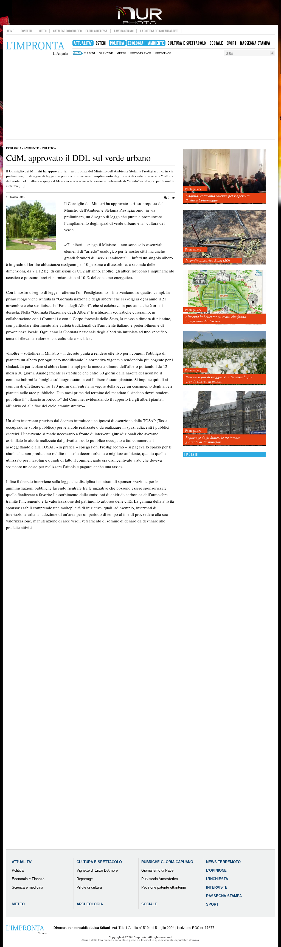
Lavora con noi (124, 31)
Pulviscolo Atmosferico (159, 879)
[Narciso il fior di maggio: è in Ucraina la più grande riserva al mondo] (224, 358)
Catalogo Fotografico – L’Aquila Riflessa (80, 31)
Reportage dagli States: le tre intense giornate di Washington (213, 439)
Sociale (149, 904)
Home (10, 31)
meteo (121, 53)
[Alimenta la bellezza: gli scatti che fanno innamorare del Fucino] (224, 297)
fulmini (89, 53)
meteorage (163, 53)
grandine (106, 53)
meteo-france (140, 53)
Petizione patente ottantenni (163, 887)
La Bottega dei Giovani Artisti (159, 31)
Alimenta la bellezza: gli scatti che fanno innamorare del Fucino (216, 318)
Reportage (85, 879)
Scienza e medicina (27, 887)
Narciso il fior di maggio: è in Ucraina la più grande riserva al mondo (219, 379)
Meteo (43, 31)
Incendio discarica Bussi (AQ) (208, 260)
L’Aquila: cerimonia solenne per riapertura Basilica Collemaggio (218, 198)
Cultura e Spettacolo (99, 862)
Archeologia (90, 904)
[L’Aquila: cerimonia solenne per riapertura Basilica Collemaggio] (224, 176)
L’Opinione (216, 870)
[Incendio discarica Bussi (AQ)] (224, 237)
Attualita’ (22, 862)
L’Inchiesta (217, 879)
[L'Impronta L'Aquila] (37, 49)
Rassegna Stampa (224, 896)
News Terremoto (223, 862)
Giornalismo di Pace (157, 870)
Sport (212, 904)
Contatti (26, 31)
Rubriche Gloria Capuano (167, 862)
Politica (49, 148)
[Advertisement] (140, 98)
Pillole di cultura (89, 887)
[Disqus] (90, 631)
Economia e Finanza (28, 879)
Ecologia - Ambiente (22, 148)
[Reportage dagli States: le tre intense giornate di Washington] (224, 418)
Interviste (216, 887)
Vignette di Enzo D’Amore (97, 870)
